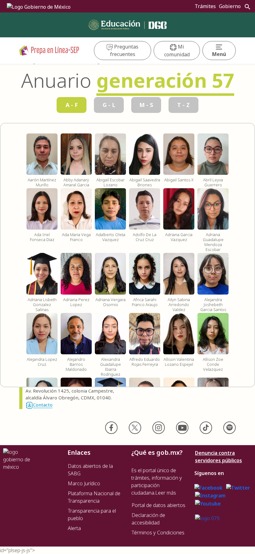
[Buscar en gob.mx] (246, 6)
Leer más (165, 492)
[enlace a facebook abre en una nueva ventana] (208, 487)
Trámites (205, 6)
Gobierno (230, 6)
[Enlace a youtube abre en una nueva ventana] (208, 503)
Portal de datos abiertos (158, 505)
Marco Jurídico (84, 483)
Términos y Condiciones (158, 532)
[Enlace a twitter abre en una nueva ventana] (238, 487)
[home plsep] (49, 50)
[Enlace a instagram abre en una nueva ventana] (210, 495)
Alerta (74, 528)
